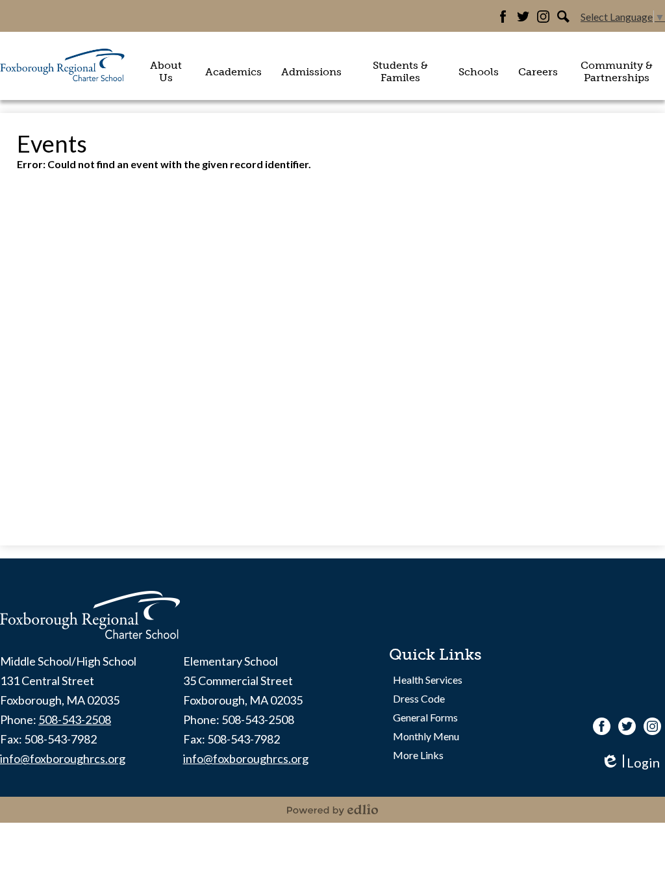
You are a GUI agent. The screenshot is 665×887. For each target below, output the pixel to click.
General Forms (425, 717)
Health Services (427, 679)
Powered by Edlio (332, 809)
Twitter (523, 16)
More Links (418, 755)
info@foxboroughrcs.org (62, 758)
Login (630, 763)
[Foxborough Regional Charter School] (63, 66)
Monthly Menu (426, 736)
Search (563, 16)
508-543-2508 (74, 719)
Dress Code (419, 698)
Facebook (503, 16)
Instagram (543, 16)
